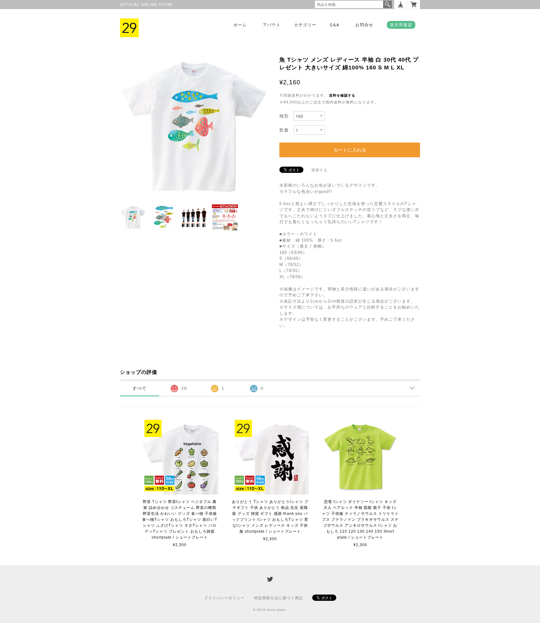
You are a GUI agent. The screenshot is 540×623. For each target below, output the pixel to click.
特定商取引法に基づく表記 (278, 598)
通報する (319, 170)
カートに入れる (349, 150)
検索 (387, 4)
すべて (139, 388)
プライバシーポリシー (224, 598)
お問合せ (364, 25)
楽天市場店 (401, 25)
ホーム (240, 25)
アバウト (272, 25)
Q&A (334, 25)
